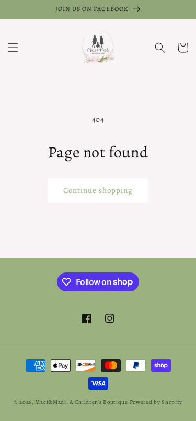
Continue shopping (98, 190)
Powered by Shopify (156, 402)
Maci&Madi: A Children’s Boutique (82, 402)
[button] (13, 47)
